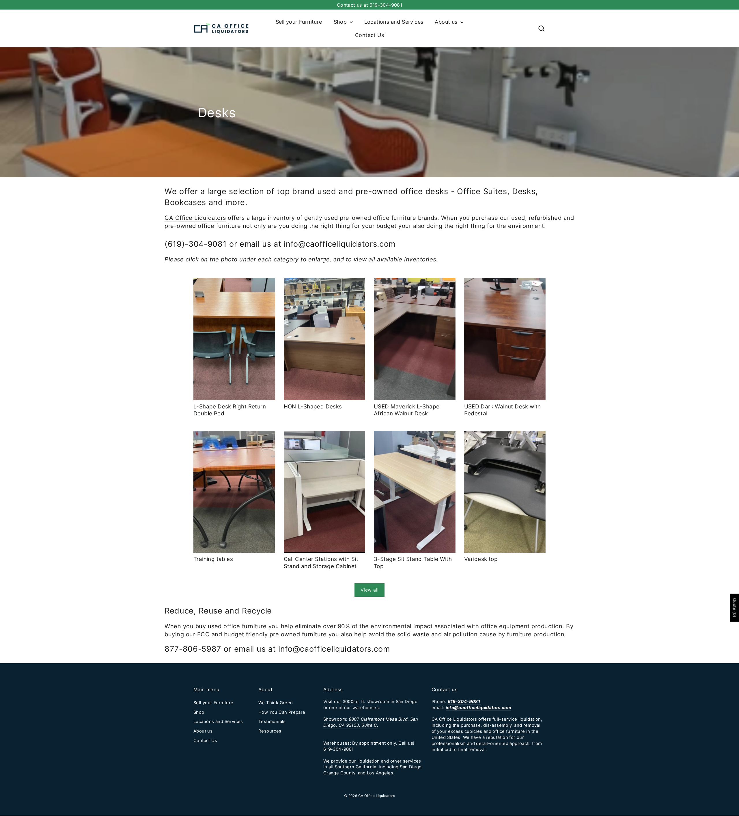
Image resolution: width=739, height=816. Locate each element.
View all (369, 590)
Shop (341, 22)
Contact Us (369, 35)
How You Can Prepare (281, 712)
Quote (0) (734, 608)
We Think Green (275, 702)
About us (447, 22)
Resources (269, 731)
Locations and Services (393, 22)
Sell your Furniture (299, 22)
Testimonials (272, 721)
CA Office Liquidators (195, 217)
